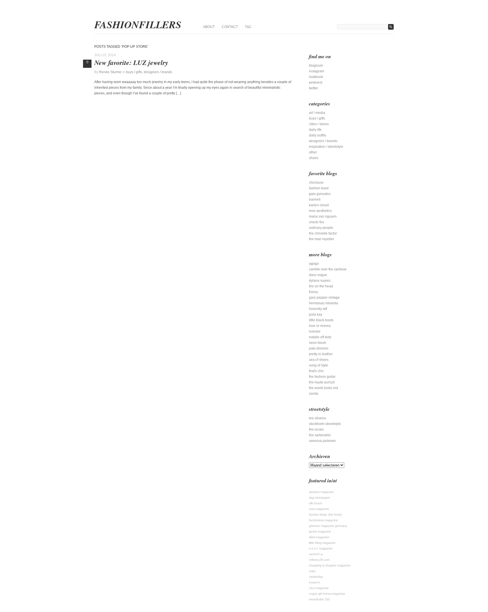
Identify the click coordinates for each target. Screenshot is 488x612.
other (313, 152)
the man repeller (321, 239)
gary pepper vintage (324, 298)
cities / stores (319, 124)
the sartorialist (319, 435)
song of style (318, 365)
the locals (316, 429)
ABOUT (209, 27)
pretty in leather (321, 354)
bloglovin (316, 66)
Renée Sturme (110, 72)
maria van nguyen (323, 216)
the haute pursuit (322, 382)
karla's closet (319, 205)
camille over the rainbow (328, 269)
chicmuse (316, 183)
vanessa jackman (322, 441)
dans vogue (318, 275)
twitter (313, 88)
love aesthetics (320, 211)
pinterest (315, 82)
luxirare (315, 331)
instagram (316, 71)
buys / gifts (134, 72)
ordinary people (321, 228)
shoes (313, 158)
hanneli (315, 199)
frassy (313, 292)
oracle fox (316, 222)
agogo (314, 264)
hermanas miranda (323, 303)
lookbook (316, 77)
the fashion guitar (322, 377)
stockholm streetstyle (325, 424)
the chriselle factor (323, 233)
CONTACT (230, 27)
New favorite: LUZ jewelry (131, 62)
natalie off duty (320, 337)
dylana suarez (320, 281)
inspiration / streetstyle (326, 147)
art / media (317, 113)
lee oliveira (317, 418)
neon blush (317, 343)
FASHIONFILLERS (137, 24)
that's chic (316, 371)
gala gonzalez (320, 194)
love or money (320, 326)
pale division (318, 348)
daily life (315, 130)
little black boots (321, 320)
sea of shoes (318, 360)
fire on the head (321, 286)
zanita (313, 394)
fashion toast (318, 188)
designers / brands (158, 72)
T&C (248, 27)
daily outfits (317, 135)
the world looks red (323, 388)
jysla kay (315, 314)
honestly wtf (318, 309)
